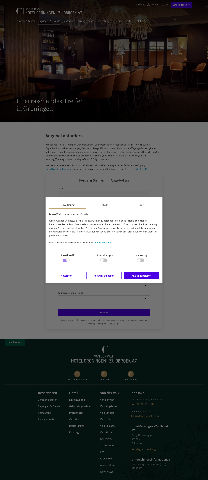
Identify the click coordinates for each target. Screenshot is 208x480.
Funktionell (67, 255)
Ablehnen (66, 275)
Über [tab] (140, 205)
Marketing (142, 255)
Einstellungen (105, 255)
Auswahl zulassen (104, 275)
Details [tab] (104, 205)
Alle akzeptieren (141, 275)
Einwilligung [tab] (67, 205)
